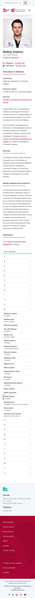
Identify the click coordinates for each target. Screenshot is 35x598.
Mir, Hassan (8, 377)
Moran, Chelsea (9, 388)
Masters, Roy (8, 334)
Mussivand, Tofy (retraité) (12, 413)
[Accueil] (14, 10)
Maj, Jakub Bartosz (10, 329)
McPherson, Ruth (9, 358)
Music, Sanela (8, 408)
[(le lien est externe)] (9, 594)
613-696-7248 (20, 66)
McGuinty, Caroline (10, 352)
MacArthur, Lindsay (10, 313)
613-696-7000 (7, 511)
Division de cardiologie (11, 57)
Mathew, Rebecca (10, 340)
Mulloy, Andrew (9, 396)
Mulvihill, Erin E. (9, 402)
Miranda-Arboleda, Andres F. (13, 383)
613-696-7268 (19, 63)
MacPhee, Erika (9, 319)
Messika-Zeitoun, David (12, 371)
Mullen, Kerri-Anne (10, 392)
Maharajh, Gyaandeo (11, 325)
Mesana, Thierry (9, 367)
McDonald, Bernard (10, 346)
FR (30, 3)
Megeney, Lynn (9, 363)
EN (25, 3)
